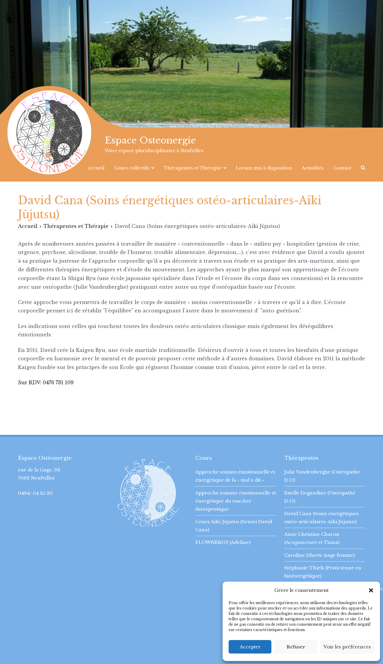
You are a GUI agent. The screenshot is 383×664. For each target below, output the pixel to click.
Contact (342, 168)
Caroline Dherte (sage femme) (319, 555)
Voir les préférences (347, 647)
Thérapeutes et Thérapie (192, 168)
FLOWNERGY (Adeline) (222, 542)
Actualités (313, 168)
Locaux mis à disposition (264, 168)
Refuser (296, 647)
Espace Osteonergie (150, 140)
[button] (371, 590)
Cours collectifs (131, 168)
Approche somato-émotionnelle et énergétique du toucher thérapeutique (235, 501)
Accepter (250, 647)
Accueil (96, 168)
